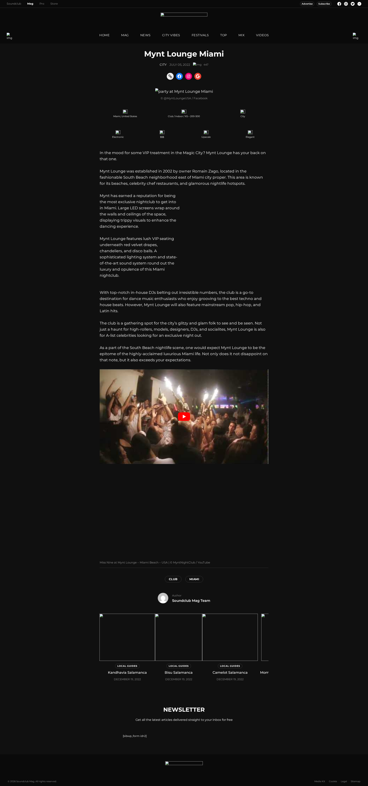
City (163, 65)
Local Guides (127, 665)
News (145, 35)
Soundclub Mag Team (191, 601)
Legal (344, 781)
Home (104, 35)
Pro (41, 3)
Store (54, 3)
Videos (262, 35)
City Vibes (171, 35)
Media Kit (319, 781)
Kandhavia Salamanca (127, 672)
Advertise (307, 3)
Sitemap (355, 781)
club (173, 579)
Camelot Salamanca (230, 672)
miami (194, 579)
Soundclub (14, 3)
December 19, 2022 (127, 679)
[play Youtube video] (184, 416)
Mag (30, 3)
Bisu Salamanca (179, 672)
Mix (241, 35)
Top (223, 35)
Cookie (333, 781)
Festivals (200, 35)
